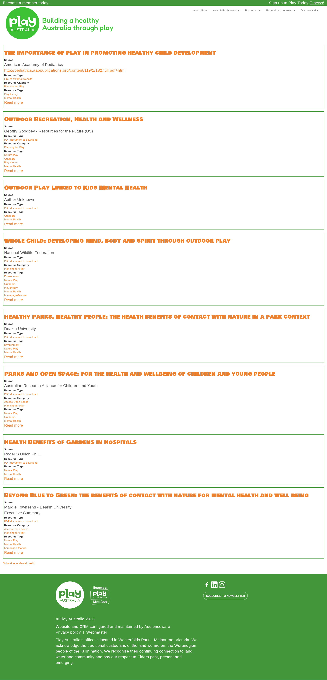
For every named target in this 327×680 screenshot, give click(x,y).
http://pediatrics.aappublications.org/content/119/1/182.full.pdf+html (64, 70)
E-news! (317, 3)
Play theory (11, 94)
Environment (11, 276)
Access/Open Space (16, 401)
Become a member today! (26, 3)
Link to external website (18, 78)
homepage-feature (15, 295)
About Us (199, 10)
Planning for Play (14, 86)
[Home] (61, 23)
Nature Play (11, 154)
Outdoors (9, 158)
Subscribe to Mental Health (19, 563)
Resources (252, 10)
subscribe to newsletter (225, 595)
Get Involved (309, 10)
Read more (13, 102)
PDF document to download (20, 139)
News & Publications (225, 10)
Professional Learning (279, 10)
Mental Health (12, 97)
